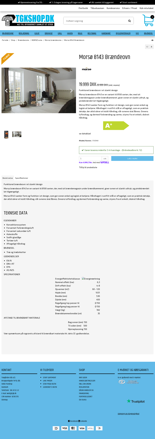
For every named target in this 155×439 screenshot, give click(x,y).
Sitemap (5, 399)
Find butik (83, 8)
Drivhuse (49, 33)
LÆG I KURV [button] (132, 158)
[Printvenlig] (152, 40)
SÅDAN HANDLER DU (86, 390)
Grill (60, 33)
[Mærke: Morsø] (86, 69)
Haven (70, 33)
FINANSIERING (84, 393)
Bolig (80, 33)
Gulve (37, 33)
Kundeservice (113, 8)
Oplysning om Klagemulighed (128, 413)
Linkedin (83, 421)
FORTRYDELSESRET (85, 396)
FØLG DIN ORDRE (85, 384)
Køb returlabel (146, 8)
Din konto (82, 399)
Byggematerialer (123, 33)
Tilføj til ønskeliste (88, 167)
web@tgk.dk (11, 393)
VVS (137, 33)
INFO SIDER (83, 377)
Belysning (92, 33)
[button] (147, 47)
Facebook (74, 421)
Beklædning (24, 33)
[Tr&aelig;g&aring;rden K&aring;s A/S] (28, 20)
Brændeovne (7, 33)
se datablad (85, 133)
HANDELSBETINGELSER (87, 380)
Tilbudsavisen (97, 8)
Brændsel (148, 33)
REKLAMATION (84, 387)
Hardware (106, 33)
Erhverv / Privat (129, 8)
